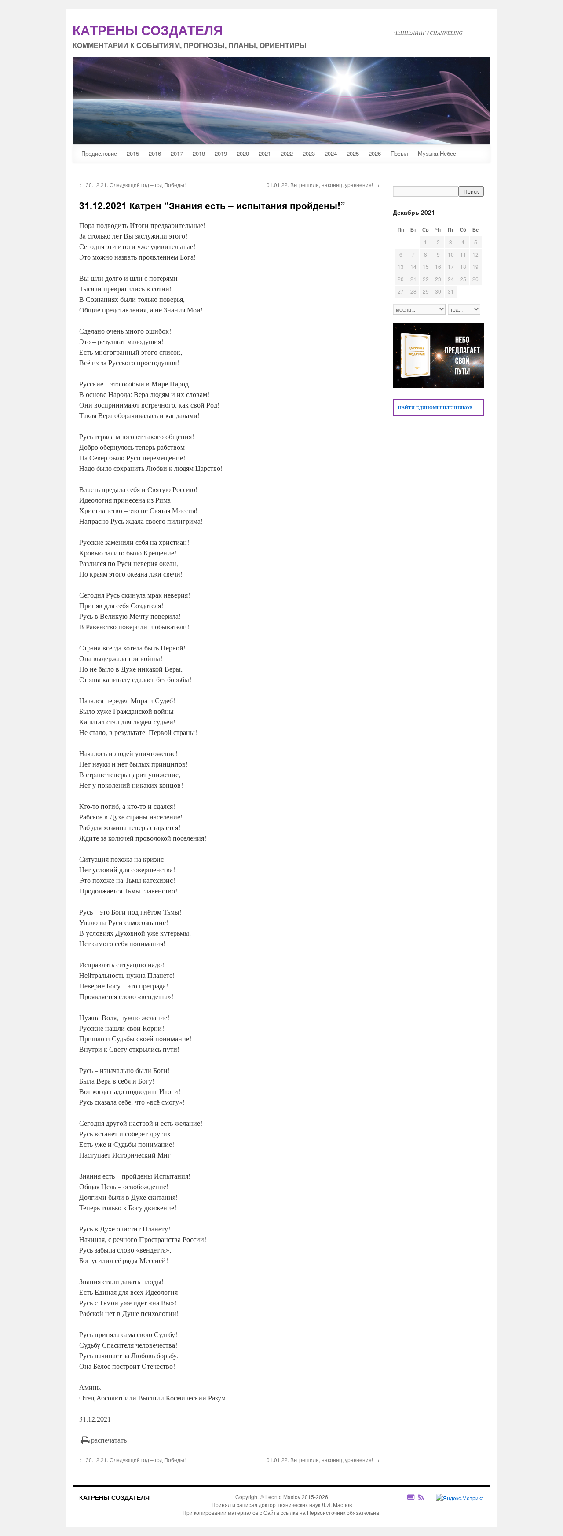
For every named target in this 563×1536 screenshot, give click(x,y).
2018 (199, 153)
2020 (243, 153)
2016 (155, 153)
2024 (331, 153)
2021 (265, 153)
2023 (309, 153)
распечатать (109, 1439)
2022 (287, 153)
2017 (177, 153)
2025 (353, 153)
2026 (375, 153)
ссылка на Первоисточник (313, 1512)
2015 (133, 153)
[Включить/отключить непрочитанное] (411, 1497)
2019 (221, 153)
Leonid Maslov (282, 1496)
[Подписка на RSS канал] (426, 1497)
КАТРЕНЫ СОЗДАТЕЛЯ (114, 1497)
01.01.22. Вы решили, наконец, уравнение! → (323, 184)
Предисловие (99, 153)
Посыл (399, 153)
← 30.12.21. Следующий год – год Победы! (132, 184)
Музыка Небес (437, 153)
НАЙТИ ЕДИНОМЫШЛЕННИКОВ (435, 407)
